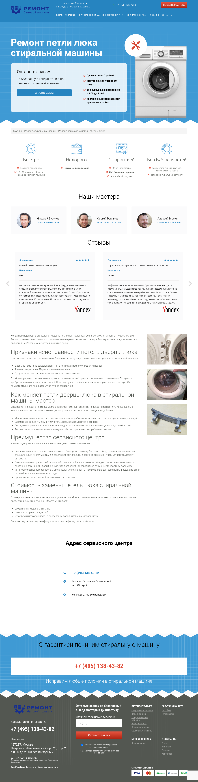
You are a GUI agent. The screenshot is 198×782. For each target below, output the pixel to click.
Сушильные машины (142, 730)
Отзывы (154, 15)
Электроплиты (138, 723)
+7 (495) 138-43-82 (85, 573)
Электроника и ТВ (112, 15)
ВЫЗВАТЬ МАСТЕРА (174, 5)
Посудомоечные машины (139, 718)
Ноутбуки (166, 710)
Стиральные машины (142, 710)
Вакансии (70, 15)
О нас (59, 15)
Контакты (166, 15)
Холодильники (138, 714)
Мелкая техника (136, 15)
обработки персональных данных (103, 746)
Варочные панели (140, 727)
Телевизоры (168, 714)
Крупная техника (88, 15)
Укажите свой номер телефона (96, 717)
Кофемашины (138, 743)
